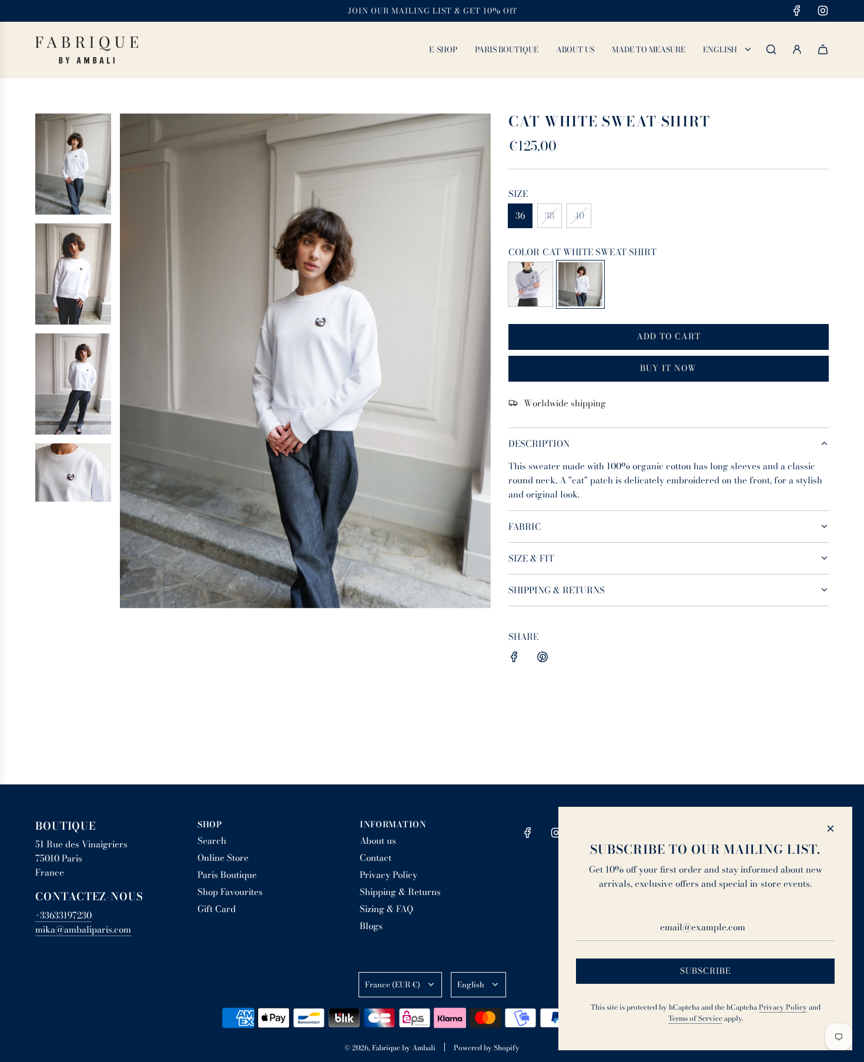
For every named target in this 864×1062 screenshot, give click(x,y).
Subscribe (705, 970)
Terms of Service (695, 1018)
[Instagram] (823, 10)
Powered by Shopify (487, 1047)
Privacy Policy (783, 1007)
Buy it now (668, 368)
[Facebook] (797, 10)
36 (520, 215)
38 (549, 215)
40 (579, 215)
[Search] (771, 49)
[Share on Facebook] (514, 659)
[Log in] (797, 49)
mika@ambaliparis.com (83, 929)
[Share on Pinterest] (542, 659)
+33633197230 (63, 915)
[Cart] (823, 49)
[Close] (830, 828)
